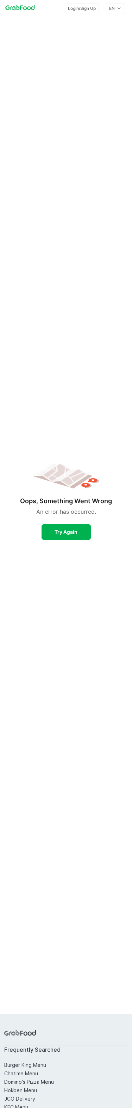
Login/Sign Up (82, 8)
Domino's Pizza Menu (29, 1082)
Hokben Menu (20, 1090)
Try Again (66, 532)
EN (112, 8)
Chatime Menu (21, 1073)
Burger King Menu (25, 1065)
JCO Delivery (19, 1099)
